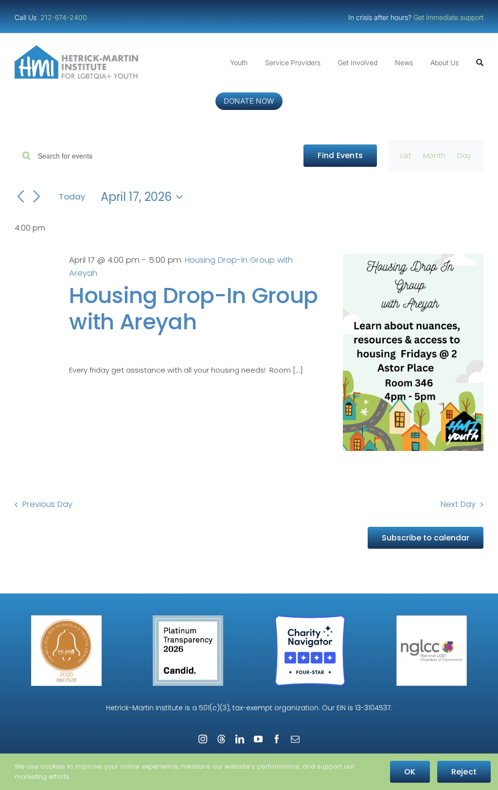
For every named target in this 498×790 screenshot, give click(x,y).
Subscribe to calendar (425, 537)
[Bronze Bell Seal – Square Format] (66, 619)
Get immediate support (448, 17)
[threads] (221, 739)
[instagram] (202, 739)
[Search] (479, 62)
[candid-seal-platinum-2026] (188, 619)
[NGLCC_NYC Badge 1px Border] (431, 619)
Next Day (458, 504)
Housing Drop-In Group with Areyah (193, 308)
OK (409, 771)
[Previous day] (20, 197)
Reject (464, 771)
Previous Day (47, 504)
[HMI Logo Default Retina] (78, 49)
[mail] (295, 739)
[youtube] (258, 739)
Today (72, 196)
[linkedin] (239, 739)
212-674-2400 (64, 17)
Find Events (340, 155)
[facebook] (276, 739)
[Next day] (37, 197)
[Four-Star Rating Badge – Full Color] (310, 619)
